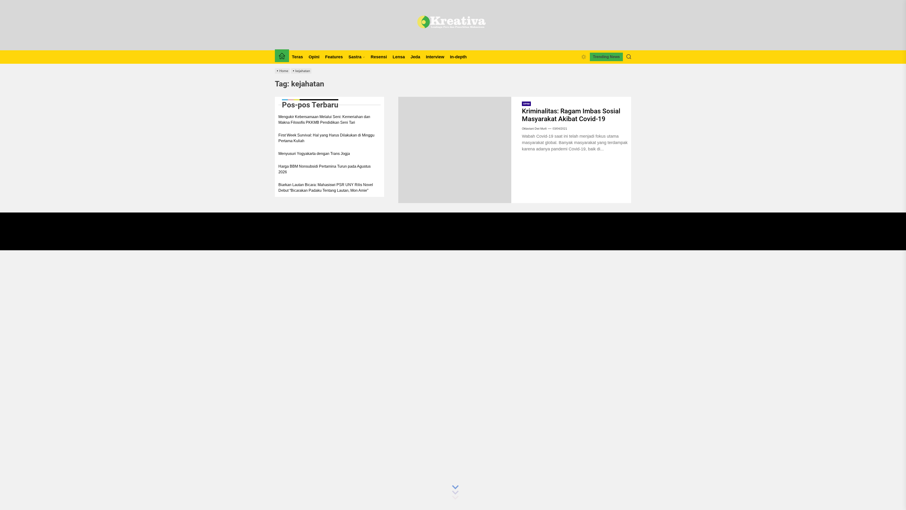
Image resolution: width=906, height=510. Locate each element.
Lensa (399, 57)
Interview (435, 57)
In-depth (458, 57)
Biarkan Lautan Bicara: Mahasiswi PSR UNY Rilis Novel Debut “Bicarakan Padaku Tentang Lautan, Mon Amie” (325, 187)
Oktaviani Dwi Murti (534, 128)
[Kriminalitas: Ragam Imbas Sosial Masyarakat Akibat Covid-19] (454, 150)
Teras (297, 57)
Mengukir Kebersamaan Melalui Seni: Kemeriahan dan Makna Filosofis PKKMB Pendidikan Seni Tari (324, 119)
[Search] (628, 57)
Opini (314, 57)
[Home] (282, 57)
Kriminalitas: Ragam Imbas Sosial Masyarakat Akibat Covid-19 (571, 115)
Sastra (354, 57)
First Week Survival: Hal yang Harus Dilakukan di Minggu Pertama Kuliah (326, 138)
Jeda (415, 57)
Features (334, 57)
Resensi (379, 57)
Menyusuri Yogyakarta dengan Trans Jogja (314, 154)
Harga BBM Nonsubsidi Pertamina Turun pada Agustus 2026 (324, 169)
